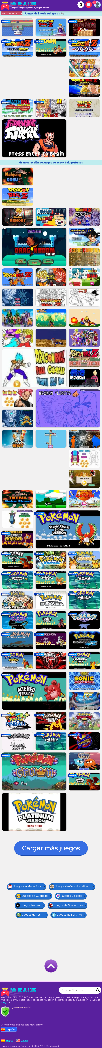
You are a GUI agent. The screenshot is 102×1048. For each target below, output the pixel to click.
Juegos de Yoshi (32, 914)
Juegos (4, 1002)
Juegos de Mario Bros (27, 886)
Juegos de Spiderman (68, 905)
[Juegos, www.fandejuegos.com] (19, 5)
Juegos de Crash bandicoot (73, 886)
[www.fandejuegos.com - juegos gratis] (19, 991)
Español (11, 1029)
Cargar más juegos (51, 848)
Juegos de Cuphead (35, 895)
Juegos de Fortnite (69, 914)
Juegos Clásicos (72, 895)
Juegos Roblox (30, 905)
